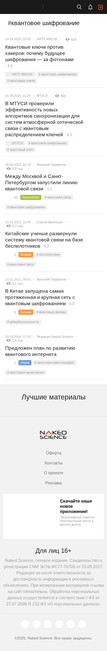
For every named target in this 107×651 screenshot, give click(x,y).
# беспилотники (48, 254)
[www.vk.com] (36, 624)
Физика (26, 254)
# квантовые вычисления (25, 372)
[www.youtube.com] (47, 624)
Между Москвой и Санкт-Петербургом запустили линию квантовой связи (41, 182)
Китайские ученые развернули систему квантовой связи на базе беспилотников (44, 240)
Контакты (54, 463)
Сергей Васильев (49, 222)
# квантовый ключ (20, 150)
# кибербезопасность (23, 322)
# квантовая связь (58, 197)
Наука (25, 362)
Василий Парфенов (51, 165)
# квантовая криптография (54, 362)
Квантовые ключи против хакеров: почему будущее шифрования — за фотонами (39, 56)
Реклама (53, 483)
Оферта (53, 453)
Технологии (30, 197)
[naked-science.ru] (82, 624)
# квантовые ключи (21, 81)
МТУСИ (42, 96)
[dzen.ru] (59, 624)
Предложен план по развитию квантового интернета (40, 351)
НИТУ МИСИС (47, 39)
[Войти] (100, 7)
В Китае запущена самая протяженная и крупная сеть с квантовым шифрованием (40, 297)
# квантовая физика (51, 312)
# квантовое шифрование (58, 74)
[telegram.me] (70, 624)
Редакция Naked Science (55, 337)
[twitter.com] (25, 624)
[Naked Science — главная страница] (27, 7)
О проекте (53, 473)
